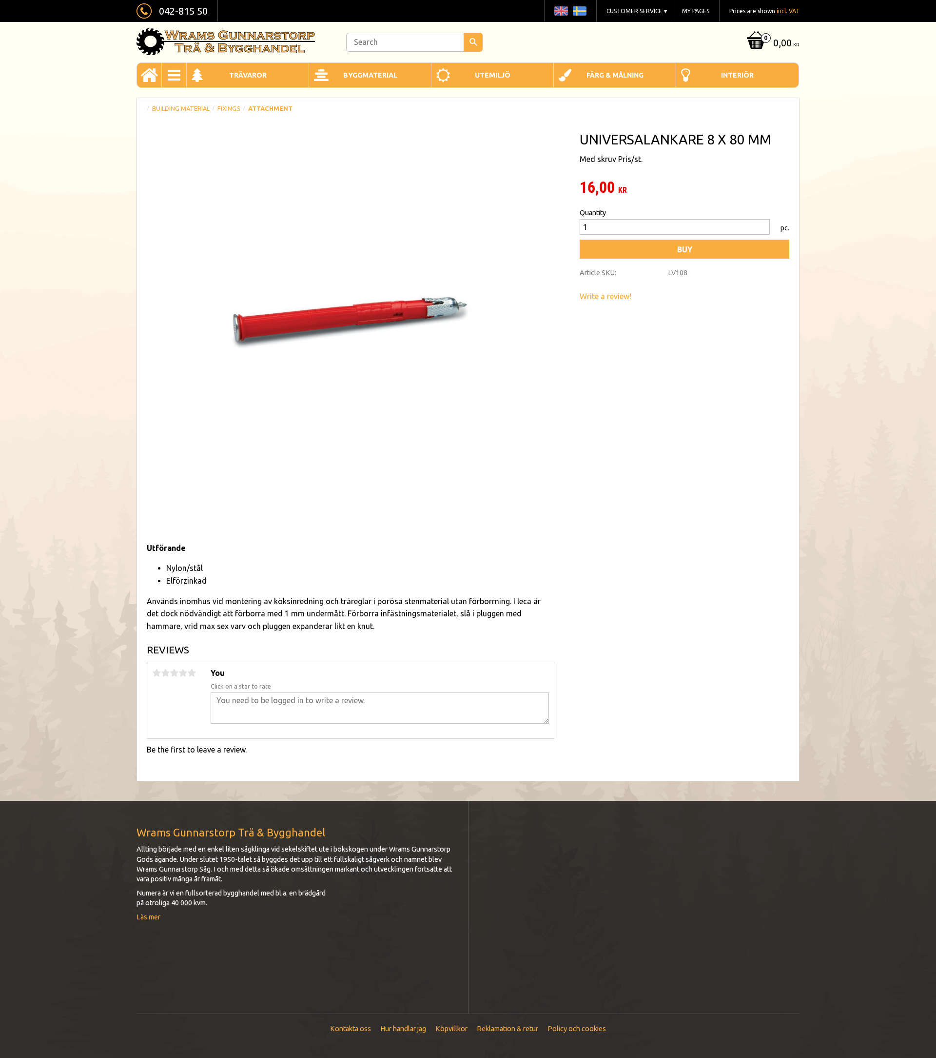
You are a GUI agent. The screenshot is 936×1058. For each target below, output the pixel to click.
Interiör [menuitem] (737, 75)
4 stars (182, 673)
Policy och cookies (576, 1029)
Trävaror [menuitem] (248, 75)
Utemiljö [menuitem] (492, 75)
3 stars (174, 673)
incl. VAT (788, 11)
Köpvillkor (451, 1029)
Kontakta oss (350, 1029)
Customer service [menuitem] (634, 11)
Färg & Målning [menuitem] (615, 75)
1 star (156, 673)
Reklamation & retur (507, 1029)
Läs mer (148, 917)
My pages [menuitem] (695, 11)
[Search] (473, 42)
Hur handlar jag (403, 1029)
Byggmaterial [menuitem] (370, 75)
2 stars (165, 673)
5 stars (191, 673)
